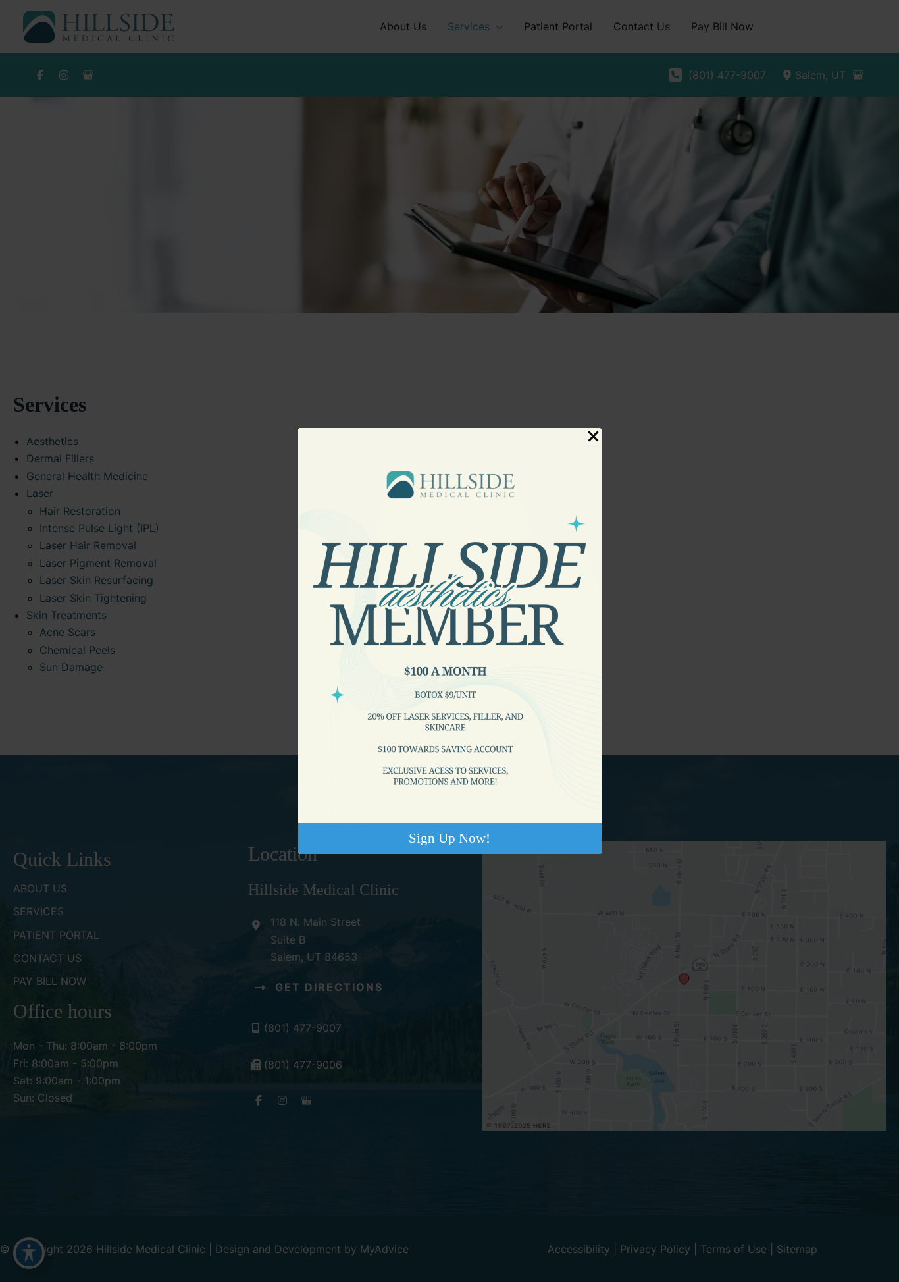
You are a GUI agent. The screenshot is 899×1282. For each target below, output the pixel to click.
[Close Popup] (593, 437)
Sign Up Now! (449, 838)
